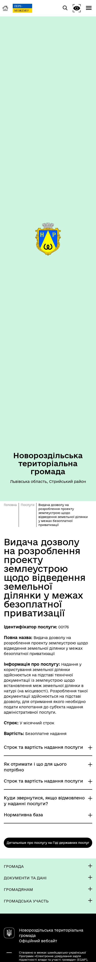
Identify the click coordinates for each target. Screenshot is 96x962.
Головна (10, 505)
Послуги (27, 505)
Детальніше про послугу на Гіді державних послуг (48, 842)
